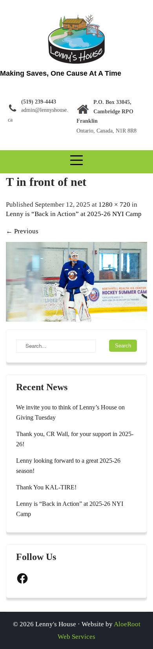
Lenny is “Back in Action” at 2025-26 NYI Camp (74, 214)
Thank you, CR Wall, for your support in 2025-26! (74, 439)
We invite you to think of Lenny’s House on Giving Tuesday (70, 412)
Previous (22, 231)
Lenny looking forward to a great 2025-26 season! (68, 465)
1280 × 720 (114, 204)
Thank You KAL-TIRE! (46, 487)
